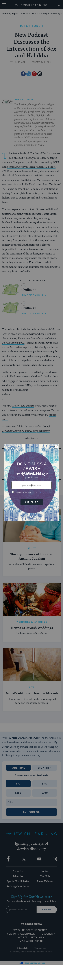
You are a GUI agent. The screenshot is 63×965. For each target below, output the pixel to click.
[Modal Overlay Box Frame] (31, 482)
